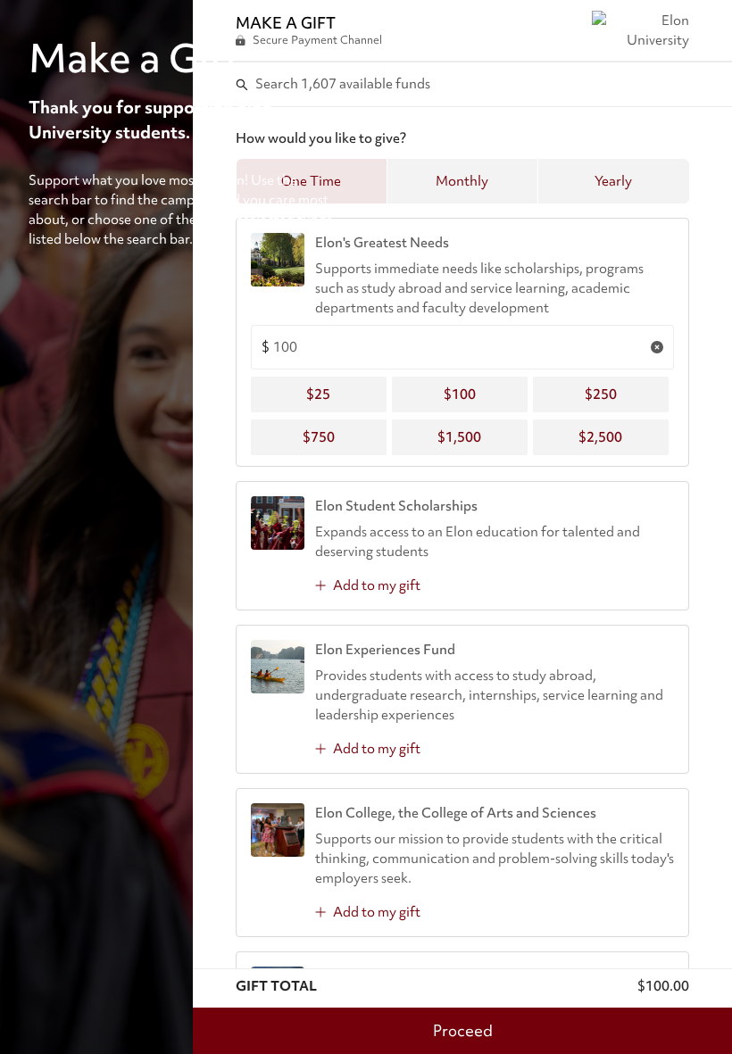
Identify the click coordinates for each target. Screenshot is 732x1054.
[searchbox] (463, 84)
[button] (462, 181)
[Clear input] (657, 347)
